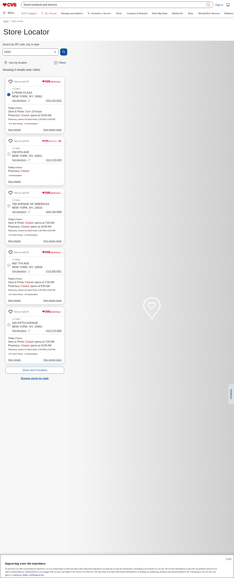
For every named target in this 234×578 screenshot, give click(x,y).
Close (229, 558)
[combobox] (31, 51)
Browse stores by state (35, 378)
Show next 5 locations (34, 370)
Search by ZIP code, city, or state (21, 44)
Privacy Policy (22, 575)
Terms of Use (38, 575)
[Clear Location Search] (54, 52)
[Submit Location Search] (63, 51)
